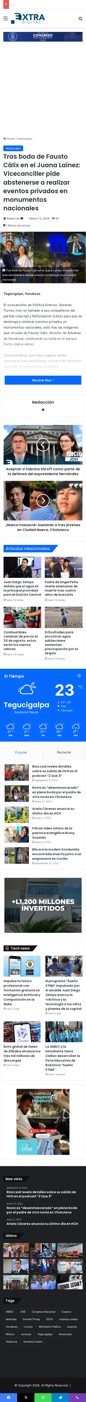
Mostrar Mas (42, 380)
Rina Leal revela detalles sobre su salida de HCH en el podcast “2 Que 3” (54, 771)
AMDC (10, 1311)
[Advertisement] (43, 91)
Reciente (64, 752)
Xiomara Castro (32, 1341)
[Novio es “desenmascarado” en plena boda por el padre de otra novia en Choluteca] (17, 793)
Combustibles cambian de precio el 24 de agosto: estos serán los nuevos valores (21, 640)
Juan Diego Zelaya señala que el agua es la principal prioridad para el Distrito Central (22, 588)
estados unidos (68, 1319)
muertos (72, 1326)
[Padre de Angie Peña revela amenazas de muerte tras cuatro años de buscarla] (63, 567)
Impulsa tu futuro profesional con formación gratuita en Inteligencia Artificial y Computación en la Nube (22, 992)
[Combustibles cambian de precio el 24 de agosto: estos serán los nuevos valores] (22, 617)
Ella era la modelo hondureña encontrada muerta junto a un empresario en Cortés (56, 854)
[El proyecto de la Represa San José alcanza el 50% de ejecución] (16, 1250)
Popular (21, 752)
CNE (23, 1311)
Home (10, 138)
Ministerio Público (50, 1326)
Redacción (13, 218)
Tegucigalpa (44, 1334)
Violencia (11, 1341)
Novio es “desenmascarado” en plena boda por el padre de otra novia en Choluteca (56, 792)
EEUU (49, 1319)
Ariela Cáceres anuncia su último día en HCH (53, 811)
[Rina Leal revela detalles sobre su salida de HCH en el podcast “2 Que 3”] (17, 772)
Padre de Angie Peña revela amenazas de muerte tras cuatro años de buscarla (61, 588)
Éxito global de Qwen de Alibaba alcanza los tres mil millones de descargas (22, 1053)
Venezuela (65, 1334)
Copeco (66, 1311)
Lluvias (28, 1326)
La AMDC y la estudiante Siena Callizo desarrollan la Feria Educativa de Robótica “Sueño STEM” (62, 1058)
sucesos (26, 1334)
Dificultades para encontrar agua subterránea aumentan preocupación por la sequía (61, 642)
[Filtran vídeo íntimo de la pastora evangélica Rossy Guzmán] (17, 834)
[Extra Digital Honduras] (28, 18)
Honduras (12, 1326)
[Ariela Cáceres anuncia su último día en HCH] (17, 815)
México (10, 1334)
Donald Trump (31, 1319)
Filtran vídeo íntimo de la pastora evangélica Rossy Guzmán (53, 833)
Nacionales (24, 138)
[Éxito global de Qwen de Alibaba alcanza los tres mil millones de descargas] (22, 1031)
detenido (11, 1319)
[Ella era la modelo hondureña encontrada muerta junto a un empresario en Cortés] (17, 855)
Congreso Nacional (43, 1311)
